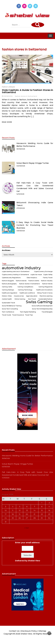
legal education (31, 296)
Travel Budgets (47, 312)
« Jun (26, 528)
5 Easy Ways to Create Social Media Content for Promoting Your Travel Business (34, 225)
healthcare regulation (9, 293)
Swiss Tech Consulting (10, 309)
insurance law (19, 296)
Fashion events (33, 281)
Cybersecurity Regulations (11, 277)
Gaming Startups (8, 290)
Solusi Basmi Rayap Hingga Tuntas (32, 163)
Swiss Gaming (39, 302)
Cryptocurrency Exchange (43, 271)
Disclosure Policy (29, 631)
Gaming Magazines (45, 287)
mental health (7, 299)
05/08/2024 (8, 96)
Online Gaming (19, 299)
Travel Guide (6, 315)
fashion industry (46, 281)
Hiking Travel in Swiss (44, 293)
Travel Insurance (18, 315)
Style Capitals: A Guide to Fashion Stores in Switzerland (27, 91)
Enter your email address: (27, 551)
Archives (6, 250)
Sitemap (42, 631)
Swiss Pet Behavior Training (11, 306)
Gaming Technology (25, 290)
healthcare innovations (44, 290)
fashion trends (47, 284)
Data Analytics (32, 277)
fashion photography (9, 284)
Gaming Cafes (7, 287)
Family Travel (47, 277)
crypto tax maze (36, 274)
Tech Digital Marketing (28, 312)
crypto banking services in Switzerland (15, 271)
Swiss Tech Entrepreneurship (42, 309)
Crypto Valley (47, 274)
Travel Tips (29, 315)
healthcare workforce (27, 293)
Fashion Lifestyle (8, 87)
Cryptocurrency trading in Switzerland (15, 274)
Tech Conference (8, 312)
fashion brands (21, 281)
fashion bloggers (8, 281)
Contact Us (14, 631)
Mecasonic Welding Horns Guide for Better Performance (27, 455)
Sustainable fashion (45, 299)
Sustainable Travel (8, 303)
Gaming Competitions (25, 287)
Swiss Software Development (42, 306)
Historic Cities (7, 296)
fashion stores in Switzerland (26, 96)
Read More (7, 122)
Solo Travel (32, 299)
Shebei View (34, 561)
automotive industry (21, 268)
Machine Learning (46, 296)
